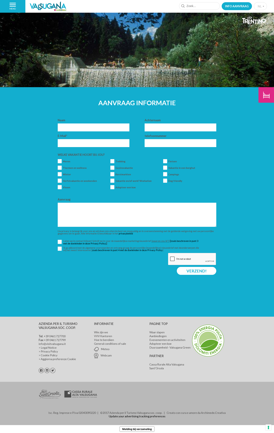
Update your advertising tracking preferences (137, 416)
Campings (173, 174)
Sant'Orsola (156, 368)
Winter (67, 174)
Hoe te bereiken (104, 340)
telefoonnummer (155, 135)
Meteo (104, 349)
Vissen (66, 187)
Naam (61, 120)
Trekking (120, 161)
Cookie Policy (49, 355)
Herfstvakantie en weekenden (80, 181)
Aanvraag (64, 199)
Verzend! (196, 270)
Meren (66, 161)
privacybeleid (126, 233)
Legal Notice (49, 347)
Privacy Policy (49, 351)
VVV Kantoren (103, 336)
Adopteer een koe (125, 187)
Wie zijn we (101, 332)
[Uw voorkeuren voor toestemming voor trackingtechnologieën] (268, 427)
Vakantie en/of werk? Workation (133, 181)
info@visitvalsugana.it (52, 344)
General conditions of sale (110, 343)
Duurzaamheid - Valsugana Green (170, 347)
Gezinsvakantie (124, 168)
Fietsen (172, 161)
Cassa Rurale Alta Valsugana (166, 364)
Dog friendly (175, 181)
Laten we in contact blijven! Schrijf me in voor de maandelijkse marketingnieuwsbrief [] (132, 242)
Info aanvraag (237, 6)
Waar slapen (157, 332)
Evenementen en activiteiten (167, 340)
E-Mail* (62, 135)
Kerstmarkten (123, 174)
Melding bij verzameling (137, 429)
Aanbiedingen (158, 336)
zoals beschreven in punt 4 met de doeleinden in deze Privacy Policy (127, 250)
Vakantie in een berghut (181, 168)
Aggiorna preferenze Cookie (58, 359)
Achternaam (153, 120)
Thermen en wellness (75, 168)
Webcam (106, 355)
